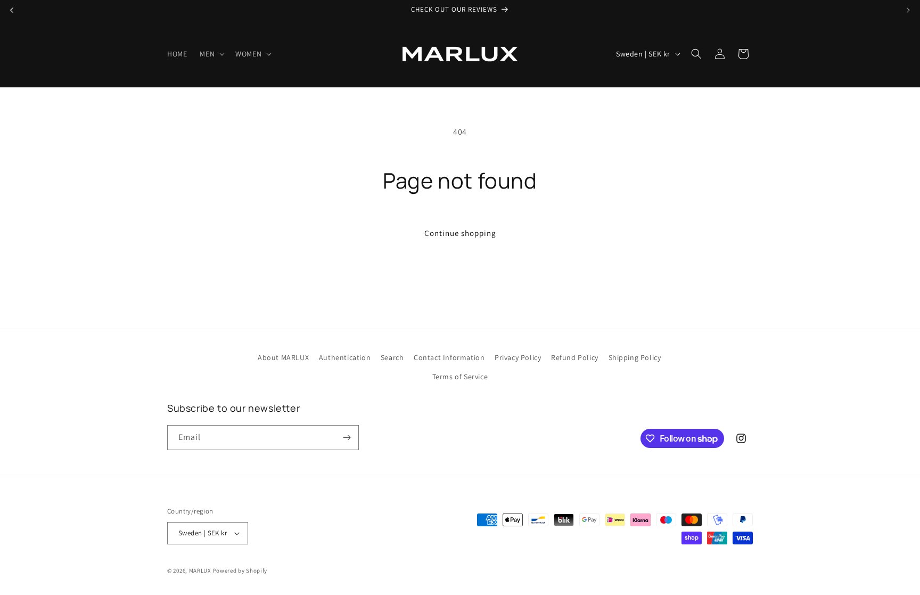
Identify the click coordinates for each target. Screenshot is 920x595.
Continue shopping (460, 233)
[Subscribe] (346, 437)
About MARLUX (283, 357)
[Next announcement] (908, 10)
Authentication (345, 357)
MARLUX (200, 570)
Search (392, 357)
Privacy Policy (518, 357)
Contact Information (449, 357)
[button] (211, 54)
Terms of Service (460, 376)
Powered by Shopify (240, 570)
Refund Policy (574, 357)
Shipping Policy (635, 357)
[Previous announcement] (11, 10)
